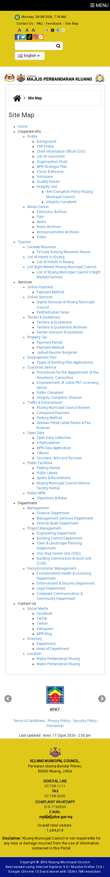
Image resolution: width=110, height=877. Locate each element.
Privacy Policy (59, 721)
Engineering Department (56, 533)
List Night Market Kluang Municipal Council (61, 267)
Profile (32, 136)
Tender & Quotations (43, 317)
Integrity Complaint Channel (59, 398)
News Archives (49, 227)
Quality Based (48, 182)
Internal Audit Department (57, 523)
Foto (40, 217)
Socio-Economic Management (51, 568)
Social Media (37, 609)
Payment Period (49, 342)
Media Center (38, 207)
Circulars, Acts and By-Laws (59, 458)
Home (23, 127)
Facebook (44, 614)
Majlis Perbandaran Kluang (58, 659)
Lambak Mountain (41, 247)
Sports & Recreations (54, 478)
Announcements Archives (58, 232)
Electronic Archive (51, 212)
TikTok (42, 619)
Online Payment (40, 287)
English (30, 56)
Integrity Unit (47, 187)
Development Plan (42, 357)
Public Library (47, 473)
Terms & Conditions (29, 721)
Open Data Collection (54, 438)
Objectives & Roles (52, 498)
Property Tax (37, 337)
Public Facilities (40, 463)
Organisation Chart (52, 162)
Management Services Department (65, 518)
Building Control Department (59, 538)
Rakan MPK (36, 493)
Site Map (72, 23)
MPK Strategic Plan (52, 167)
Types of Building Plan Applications (65, 362)
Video (41, 237)
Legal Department (51, 588)
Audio (41, 222)
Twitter (42, 623)
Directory (34, 639)
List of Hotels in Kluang (46, 257)
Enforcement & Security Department (66, 583)
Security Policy (85, 721)
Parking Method (49, 418)
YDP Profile (45, 146)
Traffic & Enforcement (44, 403)
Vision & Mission (50, 172)
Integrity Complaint (61, 202)
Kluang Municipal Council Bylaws (63, 408)
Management (38, 508)
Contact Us (24, 23)
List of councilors (51, 156)
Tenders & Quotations (54, 322)
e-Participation (48, 443)
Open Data (35, 433)
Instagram (45, 629)
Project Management (44, 528)
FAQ (40, 23)
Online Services (40, 297)
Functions (45, 177)
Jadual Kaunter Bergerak (57, 352)
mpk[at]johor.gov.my (55, 817)
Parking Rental (48, 468)
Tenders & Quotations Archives (62, 327)
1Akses (43, 453)
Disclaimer (55, 726)
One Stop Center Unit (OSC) (59, 553)
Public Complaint (50, 393)
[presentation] (8, 699)
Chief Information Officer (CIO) (61, 151)
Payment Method (50, 292)
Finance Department (53, 513)
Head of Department (53, 649)
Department (46, 644)
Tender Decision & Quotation (60, 332)
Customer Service (41, 367)
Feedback (54, 23)
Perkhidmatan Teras (53, 312)
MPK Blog (44, 634)
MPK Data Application (54, 448)
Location (34, 654)
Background (46, 141)
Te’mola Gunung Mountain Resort (64, 252)
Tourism (24, 242)
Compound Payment (53, 413)
